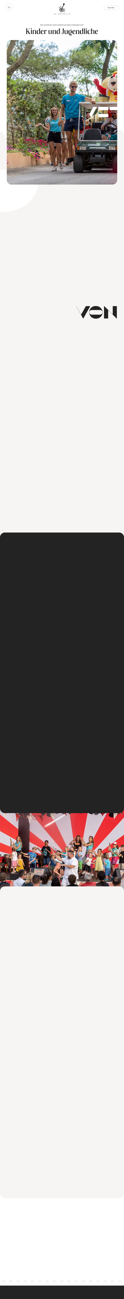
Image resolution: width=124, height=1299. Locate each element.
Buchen (111, 8)
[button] (9, 7)
